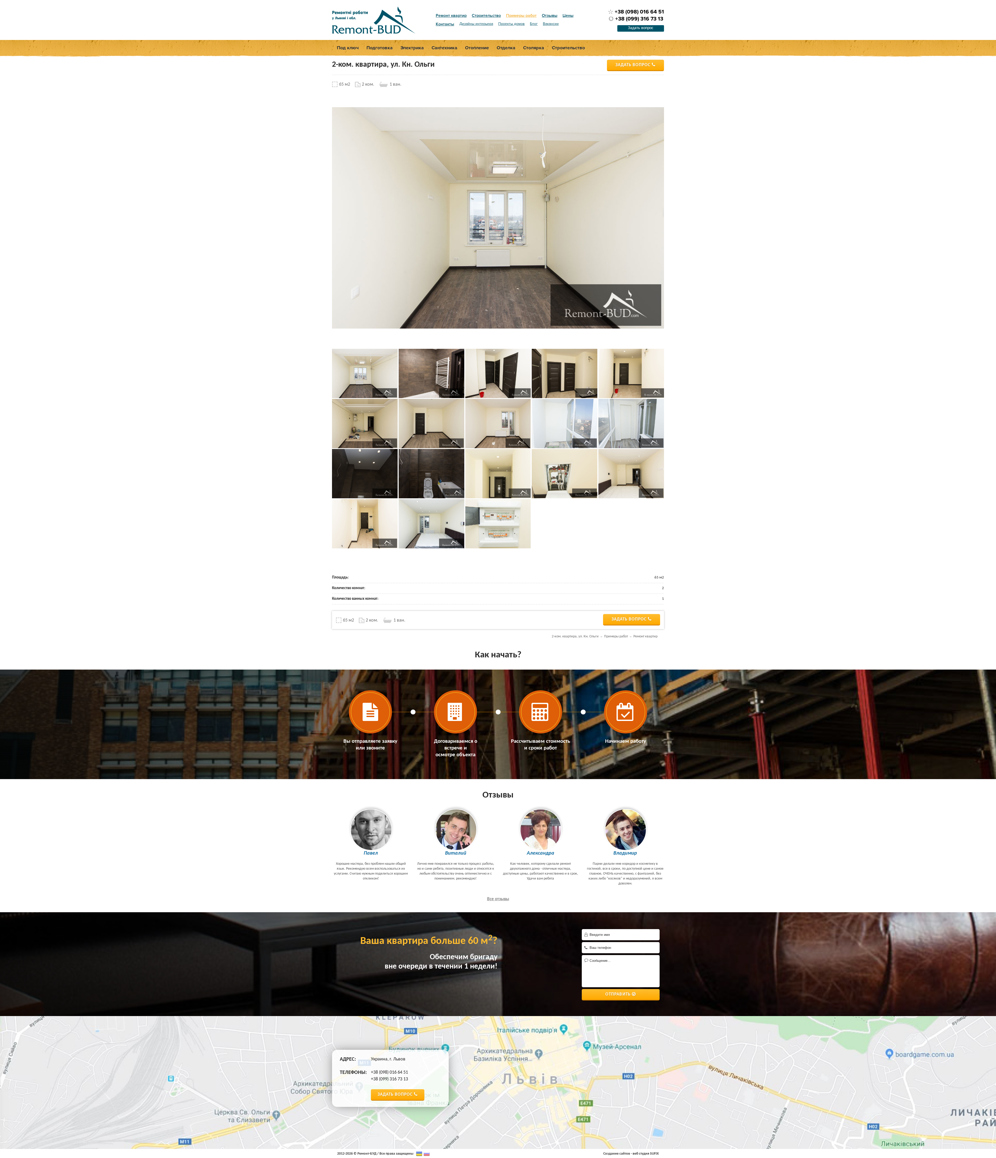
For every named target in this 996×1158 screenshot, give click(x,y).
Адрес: (348, 1059)
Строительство (486, 15)
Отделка (506, 48)
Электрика (412, 48)
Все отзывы (498, 899)
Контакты (445, 24)
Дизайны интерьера (476, 24)
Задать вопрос (640, 28)
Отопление (477, 48)
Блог (534, 24)
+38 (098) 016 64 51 (639, 12)
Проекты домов (511, 24)
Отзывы (549, 15)
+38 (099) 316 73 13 (639, 19)
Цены (568, 15)
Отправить (617, 994)
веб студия (641, 1154)
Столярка (533, 48)
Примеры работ (521, 15)
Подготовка (379, 48)
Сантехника (444, 48)
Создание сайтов (616, 1154)
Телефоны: (353, 1072)
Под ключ (348, 48)
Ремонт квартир (451, 15)
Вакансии (551, 24)
